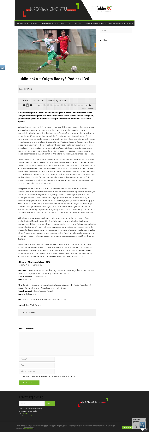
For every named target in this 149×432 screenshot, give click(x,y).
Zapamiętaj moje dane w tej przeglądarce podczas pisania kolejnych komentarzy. (49, 376)
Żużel (69, 23)
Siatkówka (78, 23)
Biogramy (130, 23)
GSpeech (91, 108)
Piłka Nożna (46, 23)
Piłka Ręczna (59, 23)
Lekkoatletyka (21, 23)
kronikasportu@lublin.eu (29, 416)
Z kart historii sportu (115, 23)
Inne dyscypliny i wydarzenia (94, 23)
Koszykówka (34, 23)
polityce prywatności (28, 428)
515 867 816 (25, 413)
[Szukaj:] (116, 30)
